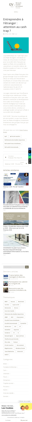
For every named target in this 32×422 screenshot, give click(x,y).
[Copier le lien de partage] (29, 162)
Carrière (7, 304)
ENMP (6, 317)
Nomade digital (9, 336)
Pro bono (6, 386)
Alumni (5, 390)
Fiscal (5, 377)
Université (20, 351)
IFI (20, 326)
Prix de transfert (9, 345)
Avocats (13, 301)
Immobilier (7, 329)
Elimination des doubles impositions (14, 314)
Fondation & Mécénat (9, 367)
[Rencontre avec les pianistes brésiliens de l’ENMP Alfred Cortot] (5, 290)
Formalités (23, 323)
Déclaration (8, 308)
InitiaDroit (7, 333)
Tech (4, 370)
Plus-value (7, 342)
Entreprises (6, 380)
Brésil (5, 364)
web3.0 (6, 354)
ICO (15, 326)
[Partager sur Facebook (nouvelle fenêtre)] (29, 149)
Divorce (16, 308)
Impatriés (16, 329)
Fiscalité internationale (11, 323)
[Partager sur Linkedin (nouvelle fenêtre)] (29, 154)
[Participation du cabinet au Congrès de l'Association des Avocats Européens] (5, 283)
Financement (20, 317)
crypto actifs (15, 304)
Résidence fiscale (20, 348)
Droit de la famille (9, 311)
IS (18, 333)
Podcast (15, 342)
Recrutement (20, 345)
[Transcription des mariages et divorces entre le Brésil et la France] (5, 276)
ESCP (12, 317)
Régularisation (8, 348)
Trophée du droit (8, 383)
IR (13, 333)
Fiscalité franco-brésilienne (12, 320)
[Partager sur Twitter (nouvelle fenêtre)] (29, 151)
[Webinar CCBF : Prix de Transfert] (16, 179)
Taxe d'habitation (9, 351)
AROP (6, 301)
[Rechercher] (27, 267)
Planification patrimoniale (11, 339)
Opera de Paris (20, 336)
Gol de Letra (8, 326)
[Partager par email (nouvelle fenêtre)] (29, 159)
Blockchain (21, 301)
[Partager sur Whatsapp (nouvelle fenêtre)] (29, 157)
